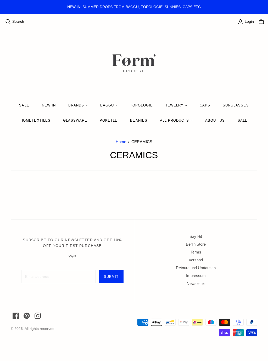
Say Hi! (195, 236)
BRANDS (76, 105)
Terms (196, 252)
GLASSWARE (75, 120)
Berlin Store (196, 244)
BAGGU (107, 105)
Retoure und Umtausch (196, 268)
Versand (196, 260)
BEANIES (138, 120)
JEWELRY (174, 105)
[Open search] (8, 21)
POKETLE (109, 120)
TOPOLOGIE (141, 105)
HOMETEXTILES (35, 120)
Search (18, 21)
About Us (215, 120)
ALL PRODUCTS (174, 120)
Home (121, 141)
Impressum (196, 275)
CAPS (205, 105)
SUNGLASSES (236, 105)
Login (249, 21)
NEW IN (49, 105)
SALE (24, 105)
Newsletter (196, 283)
